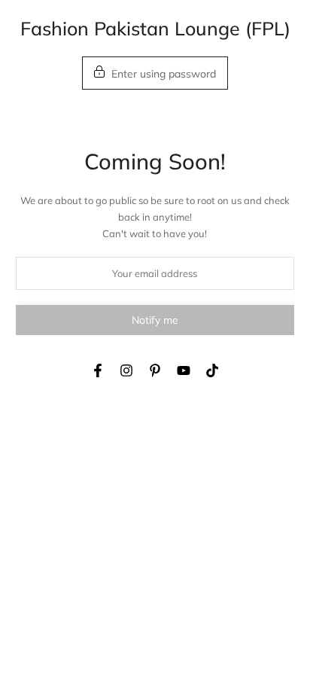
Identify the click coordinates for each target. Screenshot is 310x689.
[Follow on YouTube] (183, 370)
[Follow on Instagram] (126, 370)
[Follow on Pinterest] (155, 370)
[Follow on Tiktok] (212, 370)
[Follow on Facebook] (98, 370)
